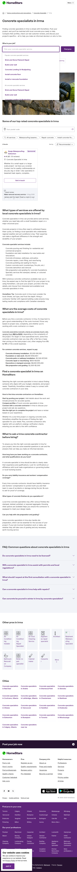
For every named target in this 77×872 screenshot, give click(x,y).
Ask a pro (6, 781)
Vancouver (5, 815)
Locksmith (55, 832)
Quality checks (8, 774)
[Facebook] (4, 791)
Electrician (18, 832)
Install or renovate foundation (16, 79)
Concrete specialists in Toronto (47, 716)
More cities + (56, 822)
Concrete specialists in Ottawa (10, 706)
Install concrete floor (13, 74)
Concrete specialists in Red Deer (10, 687)
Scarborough (43, 815)
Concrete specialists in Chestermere (47, 697)
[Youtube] (8, 791)
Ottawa (29, 811)
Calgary (17, 811)
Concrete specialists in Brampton (29, 716)
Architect (42, 832)
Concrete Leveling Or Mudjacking (18, 70)
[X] (13, 791)
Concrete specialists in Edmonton (10, 716)
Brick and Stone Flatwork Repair (17, 60)
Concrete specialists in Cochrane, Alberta (10, 697)
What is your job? (8, 43)
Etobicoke (5, 818)
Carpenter (30, 832)
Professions (62, 763)
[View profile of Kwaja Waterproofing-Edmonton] (20, 174)
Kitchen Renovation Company (55, 851)
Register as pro (26, 763)
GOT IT (8, 866)
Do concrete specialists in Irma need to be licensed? (26, 555)
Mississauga (56, 811)
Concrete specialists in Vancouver (29, 706)
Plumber (5, 832)
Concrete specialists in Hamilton (47, 706)
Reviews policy (26, 770)
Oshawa (54, 815)
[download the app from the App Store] (49, 791)
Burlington (42, 818)
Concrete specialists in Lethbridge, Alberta (29, 697)
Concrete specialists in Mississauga (65, 716)
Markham (67, 815)
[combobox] (30, 73)
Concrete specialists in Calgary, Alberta (10, 726)
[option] (30, 60)
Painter (54, 836)
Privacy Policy (10, 860)
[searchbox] (30, 49)
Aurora (41, 822)
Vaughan (17, 818)
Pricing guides (63, 777)
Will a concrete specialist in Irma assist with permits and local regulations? (30, 566)
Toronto (4, 811)
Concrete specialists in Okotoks (65, 687)
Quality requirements (29, 767)
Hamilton (17, 815)
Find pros (67, 49)
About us (42, 763)
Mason (4, 836)
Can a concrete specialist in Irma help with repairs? (26, 589)
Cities (60, 774)
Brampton (30, 815)
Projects (61, 770)
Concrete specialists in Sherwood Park (47, 687)
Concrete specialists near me (29, 726)
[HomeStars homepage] (14, 2)
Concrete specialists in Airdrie (29, 687)
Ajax (65, 818)
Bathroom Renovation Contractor (67, 843)
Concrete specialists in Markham (65, 697)
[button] (65, 144)
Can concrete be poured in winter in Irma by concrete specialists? (32, 598)
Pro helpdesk (26, 774)
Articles (61, 781)
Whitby (29, 822)
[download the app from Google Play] (67, 791)
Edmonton (42, 811)
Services (61, 767)
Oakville (54, 818)
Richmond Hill (31, 818)
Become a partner (46, 774)
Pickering (5, 822)
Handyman (67, 832)
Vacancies (43, 770)
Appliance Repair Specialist (55, 843)
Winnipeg (67, 811)
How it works (7, 767)
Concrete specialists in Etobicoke (65, 706)
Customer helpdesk (9, 777)
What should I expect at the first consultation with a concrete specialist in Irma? (36, 578)
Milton (17, 822)
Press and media (45, 767)
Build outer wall (11, 65)
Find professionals (9, 770)
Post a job (6, 763)
